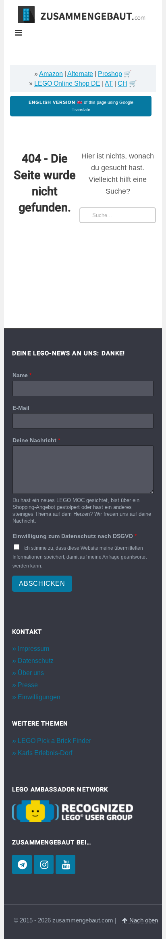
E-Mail (20, 408)
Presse (28, 685)
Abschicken (42, 583)
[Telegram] (22, 864)
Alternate (80, 73)
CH (122, 83)
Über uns (31, 672)
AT (109, 83)
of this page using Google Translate (81, 106)
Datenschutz (36, 660)
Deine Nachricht (36, 440)
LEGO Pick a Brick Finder (54, 740)
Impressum (33, 648)
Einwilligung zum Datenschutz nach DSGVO (74, 536)
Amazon (51, 73)
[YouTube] (65, 864)
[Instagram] (44, 864)
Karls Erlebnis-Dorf (45, 752)
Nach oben (143, 920)
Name (21, 375)
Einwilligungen (39, 697)
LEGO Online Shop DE (67, 83)
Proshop (110, 73)
